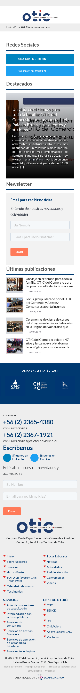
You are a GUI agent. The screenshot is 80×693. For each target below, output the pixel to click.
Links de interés (55, 600)
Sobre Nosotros (17, 561)
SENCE (51, 610)
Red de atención (57, 572)
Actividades (54, 567)
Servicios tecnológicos (21, 651)
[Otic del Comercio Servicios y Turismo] (39, 15)
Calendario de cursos (20, 586)
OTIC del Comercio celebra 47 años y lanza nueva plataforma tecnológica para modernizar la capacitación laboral (47, 343)
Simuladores (35, 670)
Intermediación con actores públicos (19, 615)
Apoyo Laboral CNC (59, 631)
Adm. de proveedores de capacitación (20, 607)
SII (48, 615)
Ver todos (53, 637)
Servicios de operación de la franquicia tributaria (21, 643)
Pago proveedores (35, 666)
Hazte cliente (15, 572)
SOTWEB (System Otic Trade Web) (22, 579)
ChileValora (54, 626)
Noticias (52, 561)
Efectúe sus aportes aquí (62, 666)
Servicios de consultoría (14, 624)
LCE (49, 621)
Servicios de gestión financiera (20, 632)
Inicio (9, 27)
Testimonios (15, 591)
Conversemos (56, 577)
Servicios (12, 567)
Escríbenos (18, 447)
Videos (51, 583)
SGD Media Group (54, 677)
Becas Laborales (57, 556)
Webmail (50, 670)
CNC (50, 605)
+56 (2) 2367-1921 (28, 434)
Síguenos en (32, 58)
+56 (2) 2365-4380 (28, 422)
